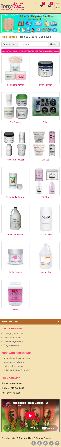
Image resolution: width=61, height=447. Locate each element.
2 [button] (32, 30)
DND (15, 309)
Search (53, 44)
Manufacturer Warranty (14, 361)
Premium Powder (15, 235)
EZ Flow (45, 197)
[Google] (45, 443)
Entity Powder (15, 272)
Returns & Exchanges (14, 365)
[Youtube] (39, 443)
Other (45, 122)
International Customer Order (17, 357)
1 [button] (29, 30)
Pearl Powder (45, 85)
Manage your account (14, 333)
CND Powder (46, 235)
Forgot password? (12, 345)
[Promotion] (30, 50)
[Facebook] (33, 443)
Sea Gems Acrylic (15, 85)
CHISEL (45, 160)
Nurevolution (46, 272)
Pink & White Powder (15, 197)
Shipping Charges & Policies (17, 369)
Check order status (12, 337)
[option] (30, 23)
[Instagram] (57, 443)
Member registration (13, 341)
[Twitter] (51, 443)
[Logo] (12, 5)
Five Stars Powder (15, 160)
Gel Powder (15, 122)
